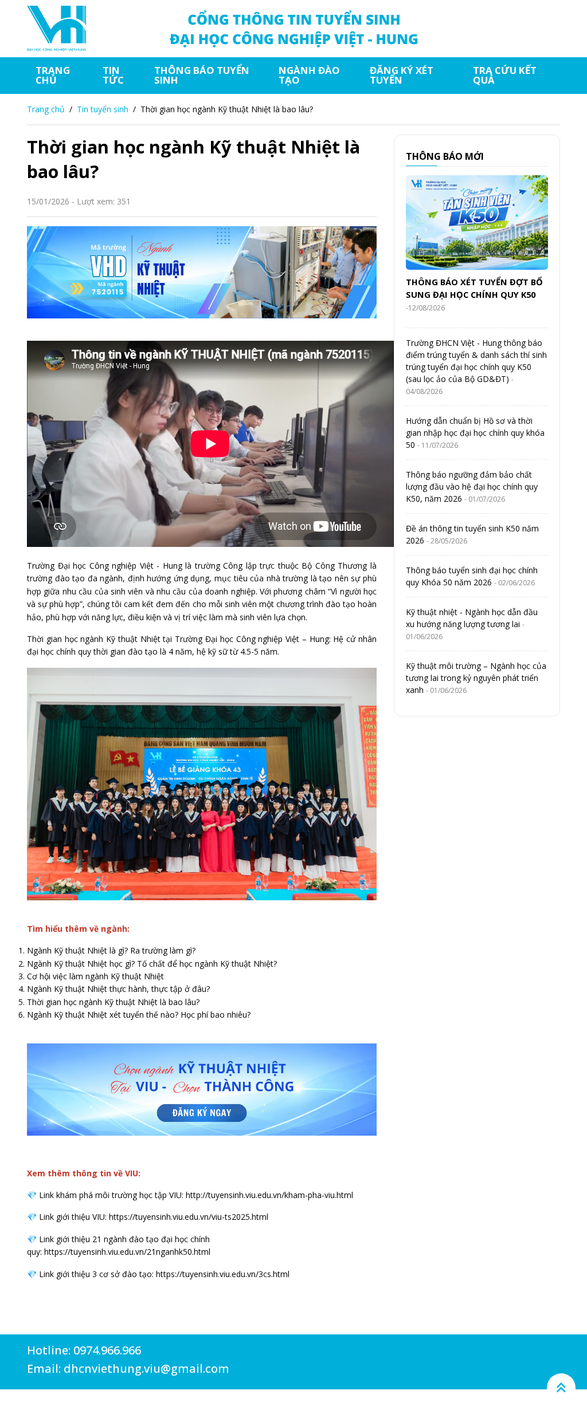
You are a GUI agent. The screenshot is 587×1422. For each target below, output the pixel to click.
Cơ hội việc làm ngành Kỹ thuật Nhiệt (95, 976)
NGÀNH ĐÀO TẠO (309, 75)
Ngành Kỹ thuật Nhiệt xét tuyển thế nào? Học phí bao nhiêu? (139, 1014)
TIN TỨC (113, 75)
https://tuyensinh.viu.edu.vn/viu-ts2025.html (188, 1216)
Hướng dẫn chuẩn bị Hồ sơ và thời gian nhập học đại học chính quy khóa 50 (475, 432)
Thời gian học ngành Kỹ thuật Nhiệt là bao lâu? (113, 1001)
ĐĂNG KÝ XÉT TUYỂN (401, 75)
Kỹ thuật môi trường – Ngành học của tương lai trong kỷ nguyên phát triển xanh (476, 677)
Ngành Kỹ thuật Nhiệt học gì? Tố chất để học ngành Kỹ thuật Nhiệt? (152, 963)
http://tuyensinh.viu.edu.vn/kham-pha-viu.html (269, 1194)
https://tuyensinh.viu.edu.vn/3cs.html (222, 1274)
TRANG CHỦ (53, 75)
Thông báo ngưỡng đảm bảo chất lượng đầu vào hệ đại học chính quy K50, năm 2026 (472, 486)
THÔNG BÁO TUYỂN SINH (201, 75)
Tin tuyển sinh (102, 109)
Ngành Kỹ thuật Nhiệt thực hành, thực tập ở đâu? (118, 988)
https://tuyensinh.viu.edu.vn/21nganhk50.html (126, 1251)
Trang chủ (46, 109)
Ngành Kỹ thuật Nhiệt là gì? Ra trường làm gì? (111, 950)
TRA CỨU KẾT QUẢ (505, 75)
